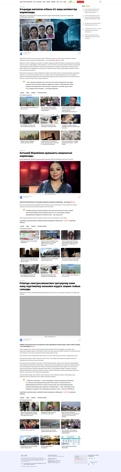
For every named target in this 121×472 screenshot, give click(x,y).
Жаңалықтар (22, 150)
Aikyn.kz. (72, 202)
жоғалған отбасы (42, 92)
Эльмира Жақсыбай (27, 196)
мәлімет (33, 92)
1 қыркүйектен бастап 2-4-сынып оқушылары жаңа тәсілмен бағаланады (93, 30)
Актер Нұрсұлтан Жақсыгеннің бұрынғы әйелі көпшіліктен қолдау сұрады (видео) (92, 11)
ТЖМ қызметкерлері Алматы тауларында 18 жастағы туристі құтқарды (92, 36)
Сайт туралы (77, 448)
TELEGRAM (66, 220)
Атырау (22, 92)
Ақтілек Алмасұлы (27, 52)
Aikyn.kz (58, 60)
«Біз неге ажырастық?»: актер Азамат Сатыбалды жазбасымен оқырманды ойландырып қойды (92, 17)
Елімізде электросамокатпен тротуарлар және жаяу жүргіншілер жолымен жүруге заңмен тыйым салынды (50, 286)
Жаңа (27, 92)
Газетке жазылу (80, 1)
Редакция (77, 449)
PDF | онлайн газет (79, 451)
